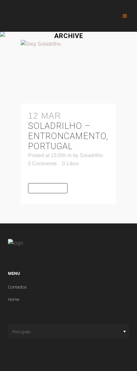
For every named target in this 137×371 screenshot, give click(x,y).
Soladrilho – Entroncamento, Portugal (68, 136)
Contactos (17, 287)
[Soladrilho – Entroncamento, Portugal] (68, 71)
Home (13, 299)
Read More (48, 188)
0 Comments (42, 163)
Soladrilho (91, 155)
